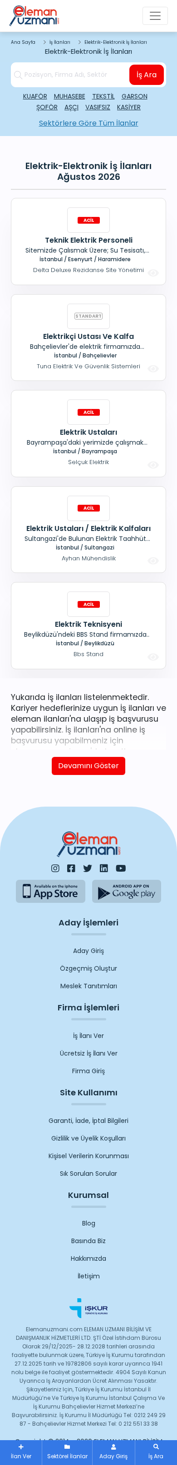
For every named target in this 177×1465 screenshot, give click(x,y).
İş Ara (147, 75)
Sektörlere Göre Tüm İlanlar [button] (88, 123)
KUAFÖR (35, 96)
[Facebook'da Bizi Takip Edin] (71, 868)
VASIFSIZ (97, 107)
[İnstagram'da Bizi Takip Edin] (55, 868)
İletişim (89, 1276)
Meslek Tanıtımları (88, 986)
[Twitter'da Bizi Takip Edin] (87, 868)
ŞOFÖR (47, 107)
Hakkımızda (88, 1258)
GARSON (135, 96)
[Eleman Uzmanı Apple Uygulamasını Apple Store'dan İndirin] (50, 891)
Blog (88, 1223)
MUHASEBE (69, 96)
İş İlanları (59, 42)
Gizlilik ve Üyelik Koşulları (88, 1138)
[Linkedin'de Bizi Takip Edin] (104, 868)
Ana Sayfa (23, 42)
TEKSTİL (103, 96)
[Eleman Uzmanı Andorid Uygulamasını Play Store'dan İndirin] (127, 891)
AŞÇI (71, 107)
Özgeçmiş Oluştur (88, 968)
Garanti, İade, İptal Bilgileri (88, 1120)
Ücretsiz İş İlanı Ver (89, 1053)
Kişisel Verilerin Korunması (89, 1155)
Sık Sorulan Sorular (88, 1173)
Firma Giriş (88, 1070)
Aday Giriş (88, 950)
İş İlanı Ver (88, 1035)
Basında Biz (88, 1240)
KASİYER (129, 107)
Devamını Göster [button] (88, 766)
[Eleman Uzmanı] (34, 16)
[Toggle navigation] (155, 16)
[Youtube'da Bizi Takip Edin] (121, 868)
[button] (156, 1452)
